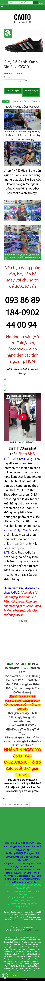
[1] (14, 82)
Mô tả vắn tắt (35, 101)
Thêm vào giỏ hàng (32, 92)
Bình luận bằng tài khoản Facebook (15, 805)
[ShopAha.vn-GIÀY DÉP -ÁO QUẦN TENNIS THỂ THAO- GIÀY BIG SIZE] (22, 19)
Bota (26, 979)
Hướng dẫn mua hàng (19, 101)
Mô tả (6, 101)
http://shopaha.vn (32, 930)
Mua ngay (14, 91)
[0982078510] (5, 976)
